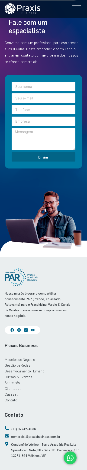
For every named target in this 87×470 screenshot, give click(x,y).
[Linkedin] (26, 330)
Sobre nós (12, 382)
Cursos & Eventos (18, 376)
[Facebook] (12, 330)
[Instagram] (19, 330)
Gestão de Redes (17, 365)
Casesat (11, 394)
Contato (11, 399)
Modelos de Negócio (20, 359)
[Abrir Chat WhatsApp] (70, 457)
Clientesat (13, 388)
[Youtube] (32, 330)
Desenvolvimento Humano (24, 370)
